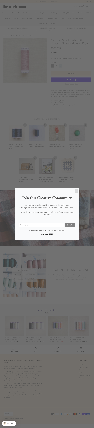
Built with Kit (47, 234)
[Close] (76, 191)
